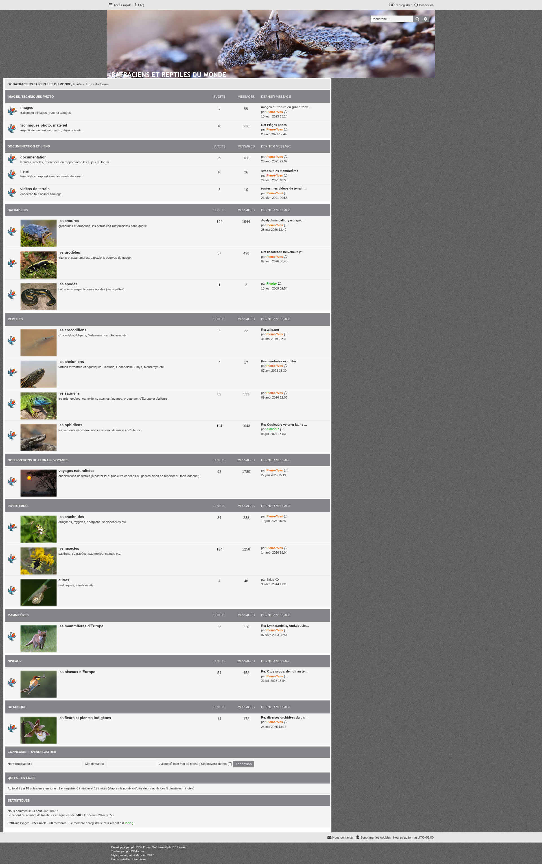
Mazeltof (141, 855)
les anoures (68, 221)
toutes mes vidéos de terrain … (284, 188)
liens (24, 171)
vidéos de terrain (35, 189)
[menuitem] (138, 5)
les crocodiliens (72, 330)
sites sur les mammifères (279, 171)
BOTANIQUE (17, 707)
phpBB (135, 847)
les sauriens (69, 393)
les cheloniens (71, 362)
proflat (123, 855)
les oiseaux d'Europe (76, 672)
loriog (129, 823)
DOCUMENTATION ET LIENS (29, 146)
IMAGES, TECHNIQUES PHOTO (31, 96)
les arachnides (71, 517)
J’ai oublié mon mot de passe (178, 763)
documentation (33, 157)
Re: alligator (270, 329)
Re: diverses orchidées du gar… (285, 717)
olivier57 (272, 429)
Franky (271, 283)
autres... (65, 580)
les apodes (67, 284)
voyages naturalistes (76, 471)
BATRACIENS (18, 210)
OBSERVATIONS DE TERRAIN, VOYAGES (38, 460)
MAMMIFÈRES (18, 615)
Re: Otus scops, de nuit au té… (284, 671)
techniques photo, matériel (43, 125)
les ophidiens (70, 425)
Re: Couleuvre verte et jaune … (284, 424)
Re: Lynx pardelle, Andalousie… (285, 625)
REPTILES (15, 319)
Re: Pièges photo (274, 125)
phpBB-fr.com (135, 851)
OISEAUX (14, 661)
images (26, 107)
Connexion (17, 752)
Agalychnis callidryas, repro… (283, 220)
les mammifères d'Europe (80, 626)
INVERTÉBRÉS (18, 506)
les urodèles (69, 252)
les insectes (68, 548)
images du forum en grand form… (286, 107)
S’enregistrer (43, 752)
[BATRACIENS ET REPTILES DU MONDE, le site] (169, 73)
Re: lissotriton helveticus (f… (283, 252)
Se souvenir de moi (214, 763)
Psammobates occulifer (278, 361)
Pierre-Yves (274, 112)
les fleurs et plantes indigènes (84, 718)
